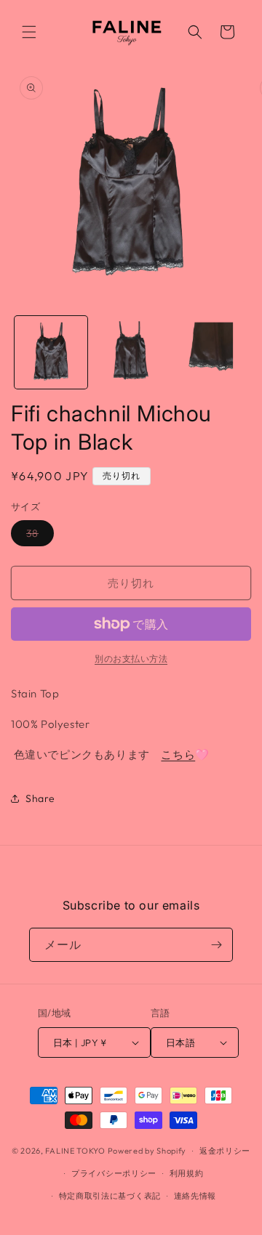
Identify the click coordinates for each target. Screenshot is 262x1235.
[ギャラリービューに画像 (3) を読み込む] (210, 352)
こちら (178, 754)
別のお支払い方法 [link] (131, 658)
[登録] (216, 945)
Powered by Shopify (147, 1151)
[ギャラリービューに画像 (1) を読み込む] (51, 352)
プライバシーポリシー (113, 1173)
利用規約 (187, 1173)
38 (37, 536)
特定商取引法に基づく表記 (110, 1196)
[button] (29, 32)
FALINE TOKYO (76, 1151)
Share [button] (40, 798)
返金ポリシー (224, 1151)
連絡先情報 (195, 1196)
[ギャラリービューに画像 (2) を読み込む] (131, 352)
